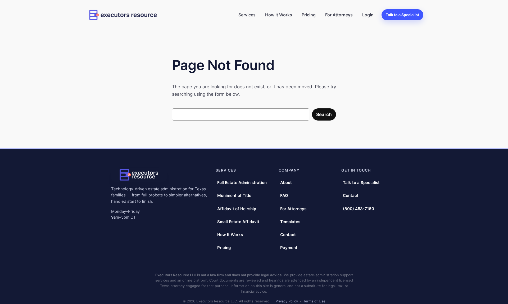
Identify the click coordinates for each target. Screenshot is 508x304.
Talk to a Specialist (402, 14)
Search (324, 114)
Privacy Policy (287, 301)
